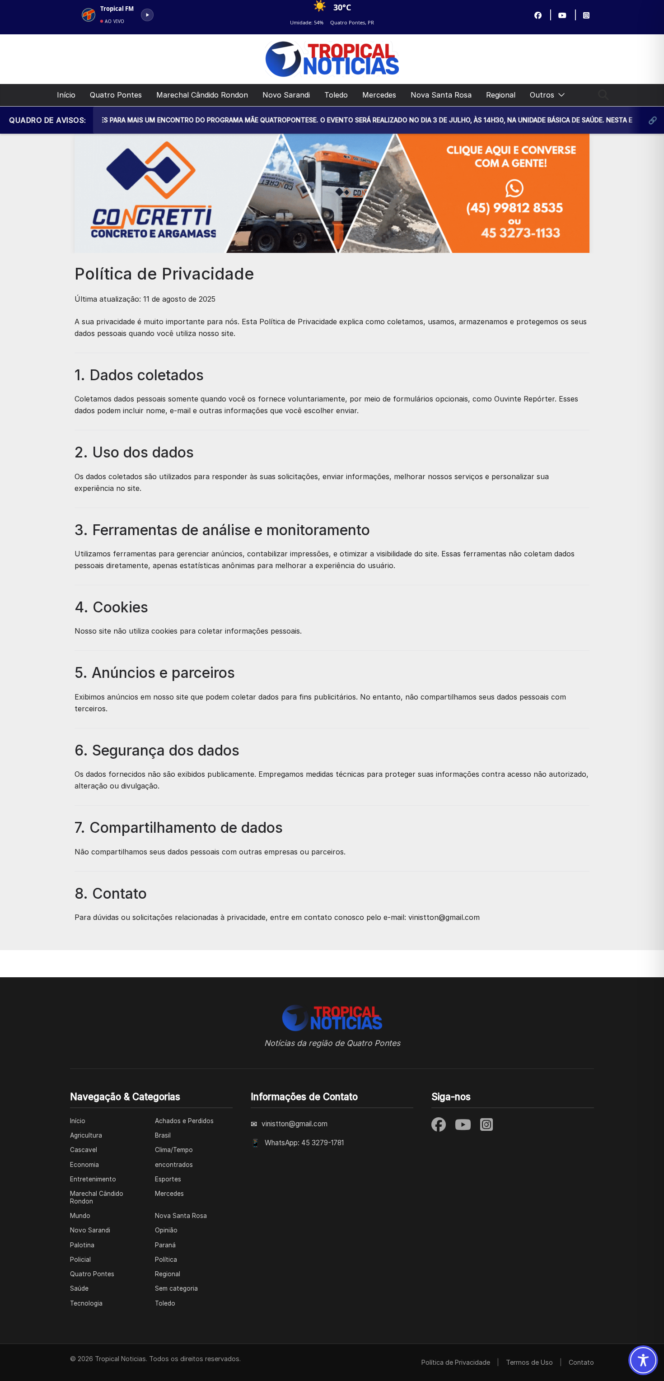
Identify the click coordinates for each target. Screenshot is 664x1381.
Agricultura (86, 1135)
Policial (80, 1259)
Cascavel (83, 1149)
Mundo (80, 1215)
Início (66, 94)
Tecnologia (86, 1303)
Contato (581, 1362)
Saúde (79, 1288)
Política (166, 1259)
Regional (500, 94)
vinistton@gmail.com (294, 1124)
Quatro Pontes (116, 94)
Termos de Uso (529, 1362)
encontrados (174, 1164)
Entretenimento (93, 1179)
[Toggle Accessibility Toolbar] (643, 1360)
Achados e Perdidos (184, 1120)
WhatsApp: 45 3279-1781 (304, 1142)
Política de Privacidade (455, 1362)
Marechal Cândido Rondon (202, 94)
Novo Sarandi (286, 94)
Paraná (165, 1245)
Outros (542, 94)
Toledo (336, 94)
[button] (559, 95)
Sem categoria (176, 1288)
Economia (84, 1164)
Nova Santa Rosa (441, 94)
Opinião (166, 1230)
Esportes (168, 1179)
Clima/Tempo (174, 1149)
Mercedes (379, 94)
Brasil (163, 1135)
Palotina (82, 1245)
